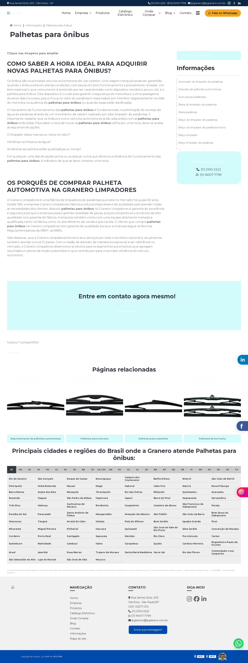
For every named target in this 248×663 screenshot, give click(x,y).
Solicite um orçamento (196, 55)
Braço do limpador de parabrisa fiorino (202, 127)
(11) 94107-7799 (177, 3)
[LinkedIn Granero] (239, 3)
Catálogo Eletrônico (125, 13)
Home (66, 13)
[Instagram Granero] (229, 3)
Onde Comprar (149, 13)
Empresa (81, 13)
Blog (168, 13)
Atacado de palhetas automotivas (199, 89)
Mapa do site (78, 638)
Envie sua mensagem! (148, 629)
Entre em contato (127, 311)
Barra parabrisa (187, 112)
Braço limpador (188, 135)
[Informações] (197, 13)
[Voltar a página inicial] (32, 13)
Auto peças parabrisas (192, 97)
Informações (34, 25)
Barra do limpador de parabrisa (197, 104)
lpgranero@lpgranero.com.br (208, 3)
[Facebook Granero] (234, 3)
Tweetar (13, 352)
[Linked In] (203, 599)
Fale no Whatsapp (224, 13)
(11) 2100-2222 (158, 3)
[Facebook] (197, 599)
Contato (186, 13)
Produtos (102, 13)
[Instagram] (189, 599)
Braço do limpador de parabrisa (197, 119)
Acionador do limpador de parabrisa (200, 81)
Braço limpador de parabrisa (195, 142)
